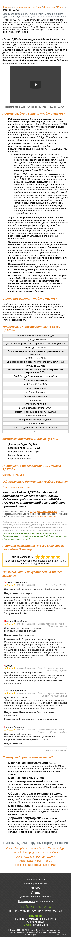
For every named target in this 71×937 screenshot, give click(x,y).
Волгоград (34, 864)
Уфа (22, 860)
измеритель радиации (45, 516)
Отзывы (35, 892)
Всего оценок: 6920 (55, 750)
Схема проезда (35, 921)
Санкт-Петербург (16, 848)
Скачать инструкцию (13, 474)
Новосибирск (37, 848)
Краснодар (49, 864)
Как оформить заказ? (35, 883)
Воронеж (20, 864)
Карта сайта (61, 934)
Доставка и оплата (36, 879)
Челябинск (53, 852)
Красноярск (34, 860)
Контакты (35, 887)
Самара (29, 856)
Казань (40, 852)
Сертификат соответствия (16, 487)
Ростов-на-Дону (45, 856)
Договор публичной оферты (35, 896)
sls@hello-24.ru (39, 924)
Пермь (48, 860)
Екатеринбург (56, 848)
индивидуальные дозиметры (43, 512)
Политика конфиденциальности (35, 901)
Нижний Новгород (22, 852)
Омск (19, 856)
